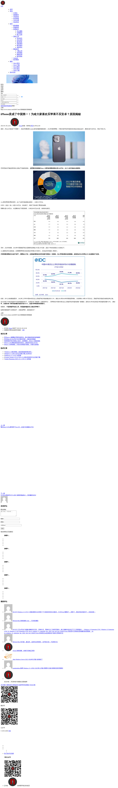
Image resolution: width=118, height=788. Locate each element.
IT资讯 (15, 13)
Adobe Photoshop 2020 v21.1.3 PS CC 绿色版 (18, 359)
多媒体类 (16, 27)
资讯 (11, 11)
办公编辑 (19, 31)
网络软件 (16, 49)
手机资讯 (16, 16)
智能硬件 (16, 14)
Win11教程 (16, 67)
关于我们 (3, 685)
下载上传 (19, 51)
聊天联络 (19, 56)
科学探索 (16, 18)
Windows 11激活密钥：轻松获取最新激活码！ (18, 352)
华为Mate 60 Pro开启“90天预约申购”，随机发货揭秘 (20, 339)
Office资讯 (16, 68)
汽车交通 (16, 20)
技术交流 (12, 72)
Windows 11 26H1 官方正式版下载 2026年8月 (18, 353)
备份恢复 (19, 42)
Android (15, 58)
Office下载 (16, 70)
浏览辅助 (19, 52)
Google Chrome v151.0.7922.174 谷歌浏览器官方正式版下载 (22, 357)
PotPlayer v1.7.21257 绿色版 (13, 355)
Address (3, 525)
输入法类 (19, 34)
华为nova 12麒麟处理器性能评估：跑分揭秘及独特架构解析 (22, 337)
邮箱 (2, 522)
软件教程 (16, 59)
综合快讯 (16, 22)
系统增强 (19, 43)
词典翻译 (19, 33)
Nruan (20, 125)
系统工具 (16, 36)
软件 (11, 24)
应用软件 (16, 29)
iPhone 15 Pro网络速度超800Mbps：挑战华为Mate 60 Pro (21, 342)
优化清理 (19, 40)
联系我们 (27, 685)
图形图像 (16, 25)
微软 (11, 61)
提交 (2, 528)
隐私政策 (15, 685)
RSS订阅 (32, 685)
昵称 (2, 518)
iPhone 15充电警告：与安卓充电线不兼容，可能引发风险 (21, 344)
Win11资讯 (16, 63)
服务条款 (9, 685)
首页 (11, 9)
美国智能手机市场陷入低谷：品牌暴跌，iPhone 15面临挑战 (22, 341)
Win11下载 (16, 65)
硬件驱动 (19, 45)
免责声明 (21, 685)
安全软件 (19, 38)
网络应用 (19, 54)
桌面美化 (19, 47)
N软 (23, 330)
